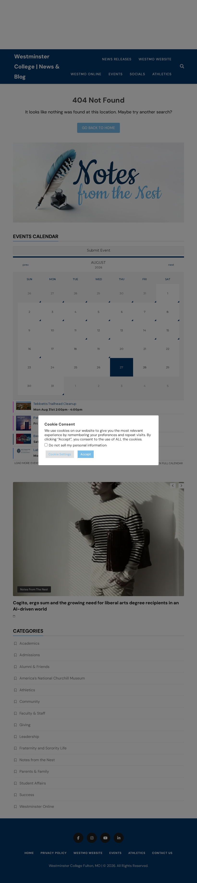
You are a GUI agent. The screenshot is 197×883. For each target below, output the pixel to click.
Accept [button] (85, 454)
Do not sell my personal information (77, 445)
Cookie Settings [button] (60, 454)
